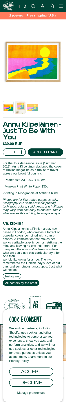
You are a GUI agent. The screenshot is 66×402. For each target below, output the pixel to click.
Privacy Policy (19, 361)
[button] (33, 6)
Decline (31, 382)
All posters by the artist (21, 283)
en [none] (25, 6)
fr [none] (19, 6)
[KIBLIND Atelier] (8, 6)
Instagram (12, 276)
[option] (19, 6)
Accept (31, 371)
